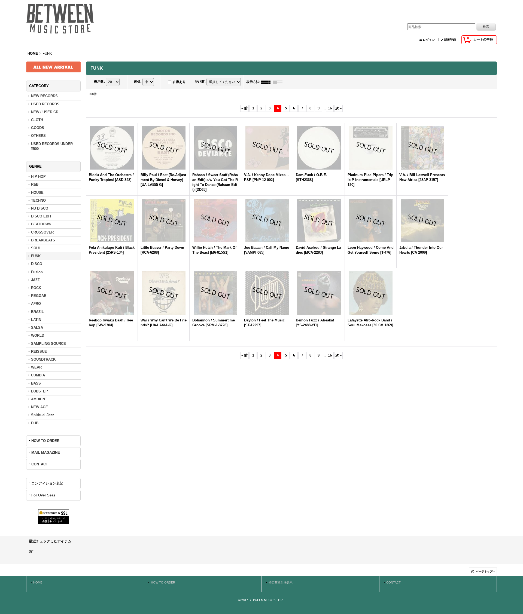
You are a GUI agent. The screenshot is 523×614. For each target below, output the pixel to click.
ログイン (429, 39)
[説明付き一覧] (279, 82)
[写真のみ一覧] (267, 82)
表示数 (99, 82)
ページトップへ (485, 571)
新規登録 (450, 39)
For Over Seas (43, 495)
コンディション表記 (47, 483)
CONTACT (39, 464)
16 (330, 108)
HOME (37, 582)
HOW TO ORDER (45, 441)
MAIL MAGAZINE (45, 452)
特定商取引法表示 (281, 582)
